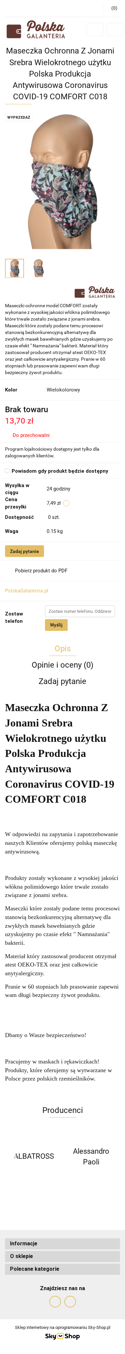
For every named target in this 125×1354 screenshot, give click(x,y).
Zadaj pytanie (24, 551)
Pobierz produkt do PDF (41, 571)
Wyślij (56, 625)
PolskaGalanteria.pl (26, 591)
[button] (62, 1243)
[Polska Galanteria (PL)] (95, 291)
